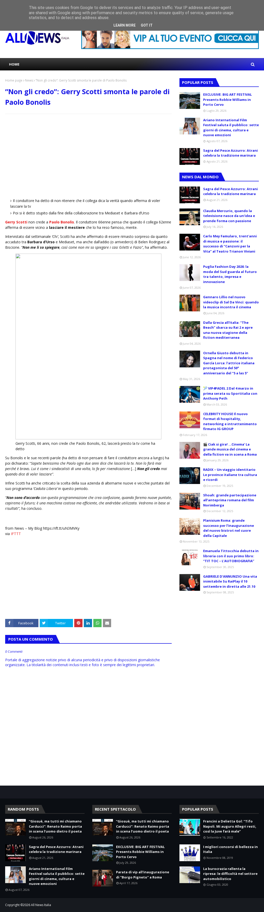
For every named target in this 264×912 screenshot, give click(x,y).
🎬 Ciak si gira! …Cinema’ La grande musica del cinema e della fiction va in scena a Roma (230, 449)
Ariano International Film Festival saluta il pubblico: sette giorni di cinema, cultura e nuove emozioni (231, 128)
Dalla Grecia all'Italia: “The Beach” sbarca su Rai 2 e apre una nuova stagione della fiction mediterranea (228, 330)
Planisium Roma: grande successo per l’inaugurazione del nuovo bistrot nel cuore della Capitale (228, 528)
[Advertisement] (88, 155)
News (29, 80)
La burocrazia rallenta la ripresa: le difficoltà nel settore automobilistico (230, 873)
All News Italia (41, 905)
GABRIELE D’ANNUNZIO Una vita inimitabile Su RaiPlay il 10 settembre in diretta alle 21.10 (230, 581)
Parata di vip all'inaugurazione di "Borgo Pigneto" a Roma (142, 874)
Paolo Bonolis (61, 222)
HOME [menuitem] (14, 64)
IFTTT (16, 533)
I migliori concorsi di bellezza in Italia (230, 849)
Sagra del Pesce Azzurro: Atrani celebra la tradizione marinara (230, 153)
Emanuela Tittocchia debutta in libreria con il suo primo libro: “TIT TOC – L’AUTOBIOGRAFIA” (231, 555)
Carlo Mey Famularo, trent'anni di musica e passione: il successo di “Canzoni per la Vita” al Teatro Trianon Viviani (230, 244)
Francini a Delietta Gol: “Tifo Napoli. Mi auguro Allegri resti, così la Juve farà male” (229, 826)
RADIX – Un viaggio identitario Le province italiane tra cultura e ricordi (230, 474)
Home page (13, 80)
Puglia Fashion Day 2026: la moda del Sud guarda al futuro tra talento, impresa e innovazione (230, 274)
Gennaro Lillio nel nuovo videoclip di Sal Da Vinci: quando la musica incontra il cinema (231, 302)
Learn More (124, 25)
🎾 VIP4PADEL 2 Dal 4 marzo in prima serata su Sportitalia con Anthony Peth (230, 393)
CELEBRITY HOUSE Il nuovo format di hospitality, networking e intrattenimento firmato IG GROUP (230, 421)
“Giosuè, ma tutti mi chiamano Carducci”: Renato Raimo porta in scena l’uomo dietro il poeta (55, 826)
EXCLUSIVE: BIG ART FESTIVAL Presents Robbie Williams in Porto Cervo (227, 99)
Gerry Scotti (16, 222)
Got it (147, 25)
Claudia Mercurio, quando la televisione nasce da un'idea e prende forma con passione (229, 215)
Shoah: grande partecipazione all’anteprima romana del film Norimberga (229, 500)
